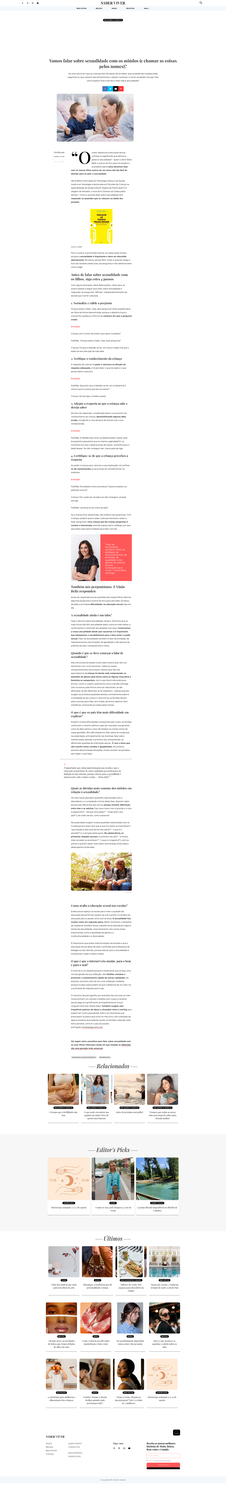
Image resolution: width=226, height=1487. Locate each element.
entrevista (105, 1057)
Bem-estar (81, 8)
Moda (114, 8)
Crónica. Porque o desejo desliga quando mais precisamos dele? (95, 1400)
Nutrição (61, 1392)
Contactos (74, 1447)
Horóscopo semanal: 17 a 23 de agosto (69, 1207)
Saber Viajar (157, 1203)
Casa (64, 1280)
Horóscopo (69, 1203)
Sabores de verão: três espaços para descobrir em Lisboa (131, 1287)
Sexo (96, 1336)
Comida (50, 1454)
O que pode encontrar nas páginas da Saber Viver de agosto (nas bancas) (96, 1115)
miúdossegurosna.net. (92, 1027)
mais (146, 8)
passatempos (75, 1453)
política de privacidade (162, 1460)
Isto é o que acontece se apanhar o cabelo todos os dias (164, 1343)
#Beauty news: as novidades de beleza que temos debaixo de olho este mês (61, 1343)
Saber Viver (59, 156)
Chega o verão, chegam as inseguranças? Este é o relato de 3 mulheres (128, 1400)
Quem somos (75, 1444)
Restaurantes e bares (131, 1280)
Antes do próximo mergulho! (129, 1112)
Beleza (99, 8)
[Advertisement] (113, 39)
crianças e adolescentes (84, 1057)
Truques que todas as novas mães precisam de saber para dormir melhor (162, 1115)
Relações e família (113, 20)
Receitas (130, 8)
